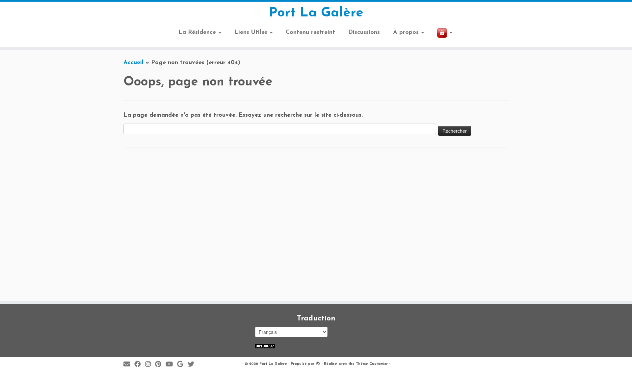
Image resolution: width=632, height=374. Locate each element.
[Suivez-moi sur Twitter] (193, 364)
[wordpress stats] (265, 346)
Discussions (364, 32)
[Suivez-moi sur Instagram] (150, 364)
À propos (407, 32)
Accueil (133, 63)
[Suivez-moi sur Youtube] (171, 364)
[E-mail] (128, 364)
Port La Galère (316, 13)
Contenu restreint (310, 32)
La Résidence (198, 32)
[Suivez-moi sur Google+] (182, 364)
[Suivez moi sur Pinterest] (160, 364)
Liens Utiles (251, 32)
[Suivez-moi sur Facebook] (139, 364)
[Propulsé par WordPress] (318, 363)
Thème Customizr (372, 364)
